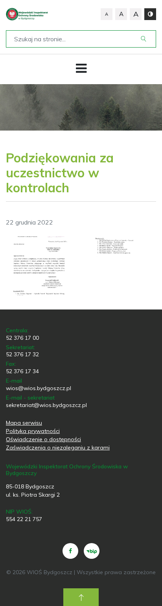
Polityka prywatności (33, 431)
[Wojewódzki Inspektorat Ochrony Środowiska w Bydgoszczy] (27, 14)
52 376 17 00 (22, 337)
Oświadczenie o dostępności (43, 439)
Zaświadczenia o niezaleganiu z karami (58, 447)
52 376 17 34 (22, 371)
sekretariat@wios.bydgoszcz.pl (46, 405)
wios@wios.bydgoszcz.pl (38, 388)
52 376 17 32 (22, 354)
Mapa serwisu (24, 422)
